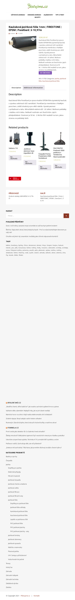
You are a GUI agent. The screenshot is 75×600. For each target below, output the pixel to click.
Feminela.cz (13, 428)
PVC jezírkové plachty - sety (19, 531)
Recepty (37, 17)
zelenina (58, 253)
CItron (26, 245)
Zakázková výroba (12, 583)
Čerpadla (9, 461)
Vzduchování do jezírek (16, 559)
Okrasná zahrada (34, 15)
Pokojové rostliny (16, 250)
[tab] (16, 87)
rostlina (53, 250)
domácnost (32, 245)
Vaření (16, 253)
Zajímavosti (48, 15)
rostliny (58, 250)
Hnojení (49, 245)
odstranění (51, 248)
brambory (14, 245)
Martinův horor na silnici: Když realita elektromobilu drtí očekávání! (29, 415)
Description (16, 88)
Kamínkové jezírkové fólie (19, 511)
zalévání (48, 253)
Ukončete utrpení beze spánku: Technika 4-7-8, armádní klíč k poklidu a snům (32, 440)
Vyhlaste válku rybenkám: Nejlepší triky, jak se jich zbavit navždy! (28, 411)
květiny (34, 248)
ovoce (8, 250)
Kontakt (37, 596)
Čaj (7, 255)
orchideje (65, 248)
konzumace (22, 248)
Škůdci (21, 255)
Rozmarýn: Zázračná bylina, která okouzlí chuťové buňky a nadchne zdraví (31, 423)
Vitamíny (21, 253)
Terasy (8, 563)
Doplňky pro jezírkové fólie (19, 503)
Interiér (8, 248)
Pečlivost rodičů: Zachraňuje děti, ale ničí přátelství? (23, 444)
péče (36, 250)
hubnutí (60, 245)
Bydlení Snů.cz (14, 403)
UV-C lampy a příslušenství (17, 555)
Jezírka (57, 79)
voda (26, 253)
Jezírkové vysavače (14, 543)
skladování (9, 253)
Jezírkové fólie (12, 500)
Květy (39, 248)
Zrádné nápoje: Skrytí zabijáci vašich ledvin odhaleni (24, 419)
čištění (16, 255)
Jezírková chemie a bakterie (17, 484)
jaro (12, 248)
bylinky (20, 245)
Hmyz (44, 245)
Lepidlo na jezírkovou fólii (19, 519)
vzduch (36, 253)
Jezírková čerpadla (14, 480)
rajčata (48, 250)
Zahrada (9, 571)
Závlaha (8, 587)
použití (31, 250)
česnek (11, 255)
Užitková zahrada (18, 15)
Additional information (33, 88)
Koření (29, 248)
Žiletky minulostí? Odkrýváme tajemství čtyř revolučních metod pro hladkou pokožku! (35, 436)
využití (31, 253)
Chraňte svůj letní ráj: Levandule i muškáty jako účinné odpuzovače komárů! (32, 236)
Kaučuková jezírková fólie (51, 81)
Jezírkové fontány (14, 535)
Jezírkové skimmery (14, 539)
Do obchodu (45, 73)
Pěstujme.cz (25, 596)
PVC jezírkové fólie (16, 523)
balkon (8, 245)
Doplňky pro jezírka (14, 468)
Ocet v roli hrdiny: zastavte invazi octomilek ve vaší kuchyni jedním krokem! (31, 226)
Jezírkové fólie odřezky (17, 507)
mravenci (44, 248)
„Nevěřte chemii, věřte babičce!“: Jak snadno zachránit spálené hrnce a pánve (32, 407)
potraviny (25, 250)
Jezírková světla (13, 488)
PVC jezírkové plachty (17, 527)
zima (63, 253)
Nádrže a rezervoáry (15, 547)
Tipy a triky (60, 15)
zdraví (53, 253)
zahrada (42, 253)
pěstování (42, 250)
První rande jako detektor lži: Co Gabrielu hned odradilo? (25, 432)
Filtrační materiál (14, 476)
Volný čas (9, 567)
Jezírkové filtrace (13, 492)
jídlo (16, 248)
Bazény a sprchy (11, 457)
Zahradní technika (12, 579)
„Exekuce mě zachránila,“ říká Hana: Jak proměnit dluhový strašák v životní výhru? (34, 448)
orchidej (58, 248)
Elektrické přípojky (14, 472)
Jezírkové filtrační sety (15, 496)
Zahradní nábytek (12, 575)
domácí (39, 245)
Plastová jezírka (13, 551)
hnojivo (55, 245)
